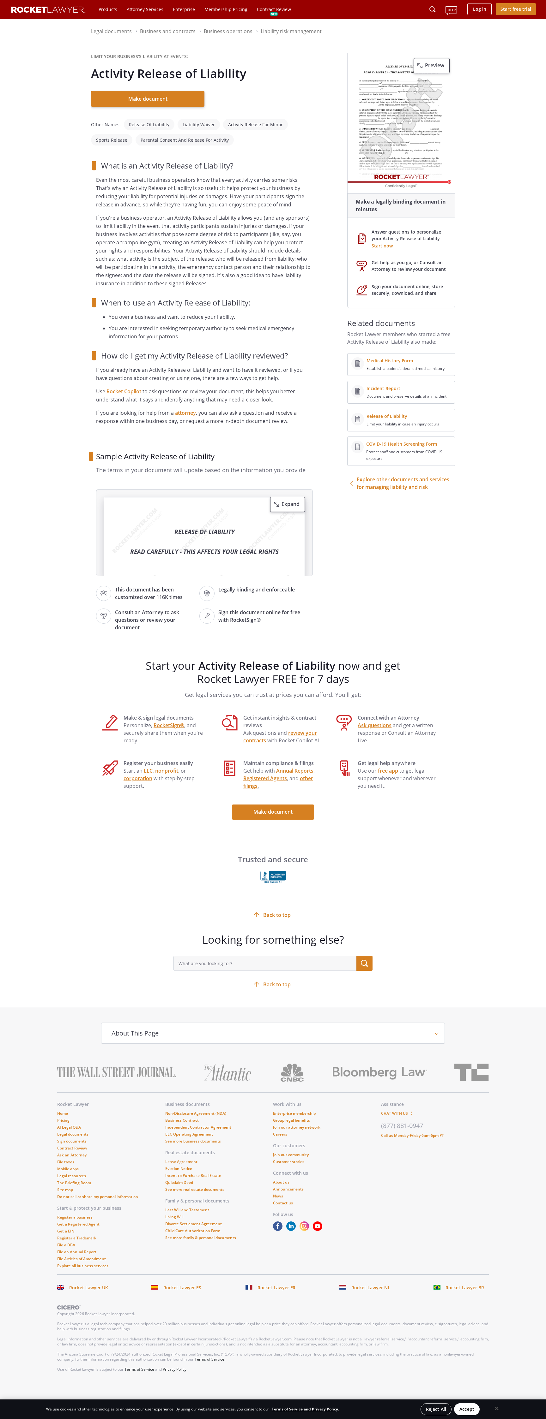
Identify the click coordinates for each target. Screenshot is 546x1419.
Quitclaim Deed (179, 1182)
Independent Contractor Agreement (198, 1127)
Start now (382, 246)
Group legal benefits (291, 1120)
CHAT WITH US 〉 (398, 1113)
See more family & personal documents (200, 1237)
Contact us (283, 1203)
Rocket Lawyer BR (465, 1288)
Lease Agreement (181, 1161)
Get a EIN (65, 1231)
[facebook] (279, 1229)
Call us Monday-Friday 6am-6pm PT (412, 1135)
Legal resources (71, 1176)
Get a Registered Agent (78, 1224)
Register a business (75, 1217)
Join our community (291, 1154)
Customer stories (288, 1161)
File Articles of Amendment (81, 1259)
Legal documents (72, 1134)
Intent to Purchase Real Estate (193, 1175)
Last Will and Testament (187, 1210)
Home (62, 1113)
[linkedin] (292, 1229)
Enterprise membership (294, 1113)
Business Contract (182, 1120)
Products (108, 9)
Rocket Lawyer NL (370, 1288)
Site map (65, 1189)
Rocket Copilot (123, 391)
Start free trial (515, 9)
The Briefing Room (74, 1182)
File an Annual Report (76, 1252)
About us (281, 1182)
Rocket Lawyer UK (88, 1288)
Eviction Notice (178, 1168)
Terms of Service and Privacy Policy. (305, 1409)
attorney (185, 412)
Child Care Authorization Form (192, 1230)
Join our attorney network (296, 1127)
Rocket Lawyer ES (182, 1288)
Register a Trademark (76, 1238)
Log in (479, 9)
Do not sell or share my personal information (97, 1196)
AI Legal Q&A (69, 1127)
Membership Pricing (225, 9)
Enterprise (184, 9)
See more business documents (193, 1141)
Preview (434, 65)
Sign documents (72, 1141)
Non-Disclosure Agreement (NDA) (195, 1113)
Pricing (63, 1120)
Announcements (288, 1189)
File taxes (65, 1162)
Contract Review (274, 9)
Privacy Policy (174, 1369)
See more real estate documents (194, 1189)
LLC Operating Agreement (189, 1134)
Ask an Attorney (72, 1155)
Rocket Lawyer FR (276, 1288)
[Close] (497, 1409)
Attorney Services (145, 9)
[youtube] (319, 1229)
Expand (291, 504)
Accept (466, 1409)
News (278, 1196)
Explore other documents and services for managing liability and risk (403, 483)
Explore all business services (82, 1265)
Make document (147, 98)
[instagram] (306, 1229)
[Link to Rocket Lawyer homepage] (48, 11)
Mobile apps (68, 1169)
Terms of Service (209, 1359)
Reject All (436, 1409)
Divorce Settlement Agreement (193, 1223)
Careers (280, 1134)
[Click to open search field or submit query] (432, 9)
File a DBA (66, 1245)
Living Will (174, 1217)
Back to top (277, 984)
